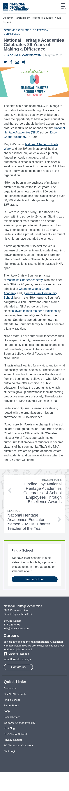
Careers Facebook (19, 653)
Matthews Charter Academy (25, 279)
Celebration (40, 30)
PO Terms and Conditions (18, 745)
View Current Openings (17, 659)
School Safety (12, 716)
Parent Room (22, 17)
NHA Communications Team (22, 55)
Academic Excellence (17, 30)
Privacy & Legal (13, 739)
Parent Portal (11, 705)
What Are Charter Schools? (19, 722)
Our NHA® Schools (15, 694)
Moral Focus (12, 34)
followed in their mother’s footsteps (34, 310)
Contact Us (18, 667)
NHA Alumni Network (16, 734)
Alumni (7, 22)
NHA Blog (9, 728)
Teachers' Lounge (42, 17)
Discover (8, 17)
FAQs (7, 711)
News (58, 17)
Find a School (34, 579)
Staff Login (10, 751)
